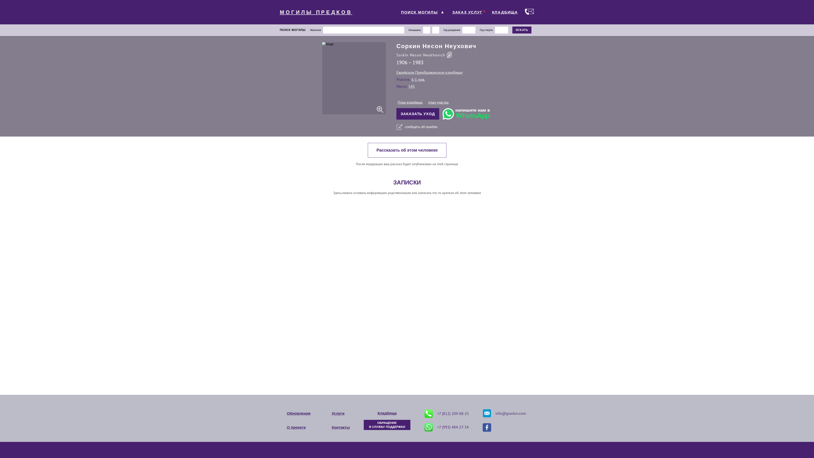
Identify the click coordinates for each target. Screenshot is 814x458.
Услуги (338, 413)
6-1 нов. (418, 79)
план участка (438, 102)
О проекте (296, 427)
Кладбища (387, 413)
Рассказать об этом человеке (407, 150)
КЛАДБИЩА (505, 12)
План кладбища (410, 102)
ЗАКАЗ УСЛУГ (467, 12)
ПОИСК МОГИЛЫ (419, 12)
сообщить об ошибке (421, 127)
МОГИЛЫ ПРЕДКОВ (316, 12)
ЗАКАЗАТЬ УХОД (418, 113)
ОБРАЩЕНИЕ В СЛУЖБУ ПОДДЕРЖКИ (387, 425)
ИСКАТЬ (522, 30)
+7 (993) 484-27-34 (453, 427)
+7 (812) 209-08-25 (453, 413)
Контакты (341, 427)
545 (411, 86)
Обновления (299, 413)
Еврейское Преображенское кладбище (429, 72)
